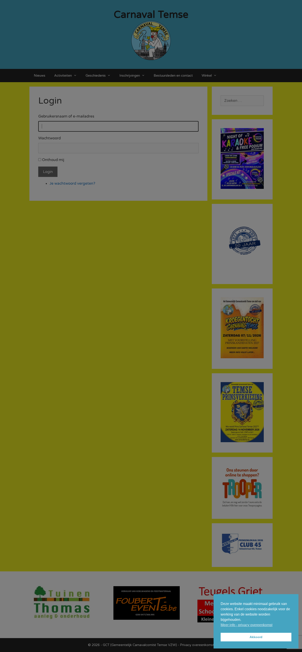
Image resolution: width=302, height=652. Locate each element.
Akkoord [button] (256, 637)
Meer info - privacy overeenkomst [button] (246, 625)
